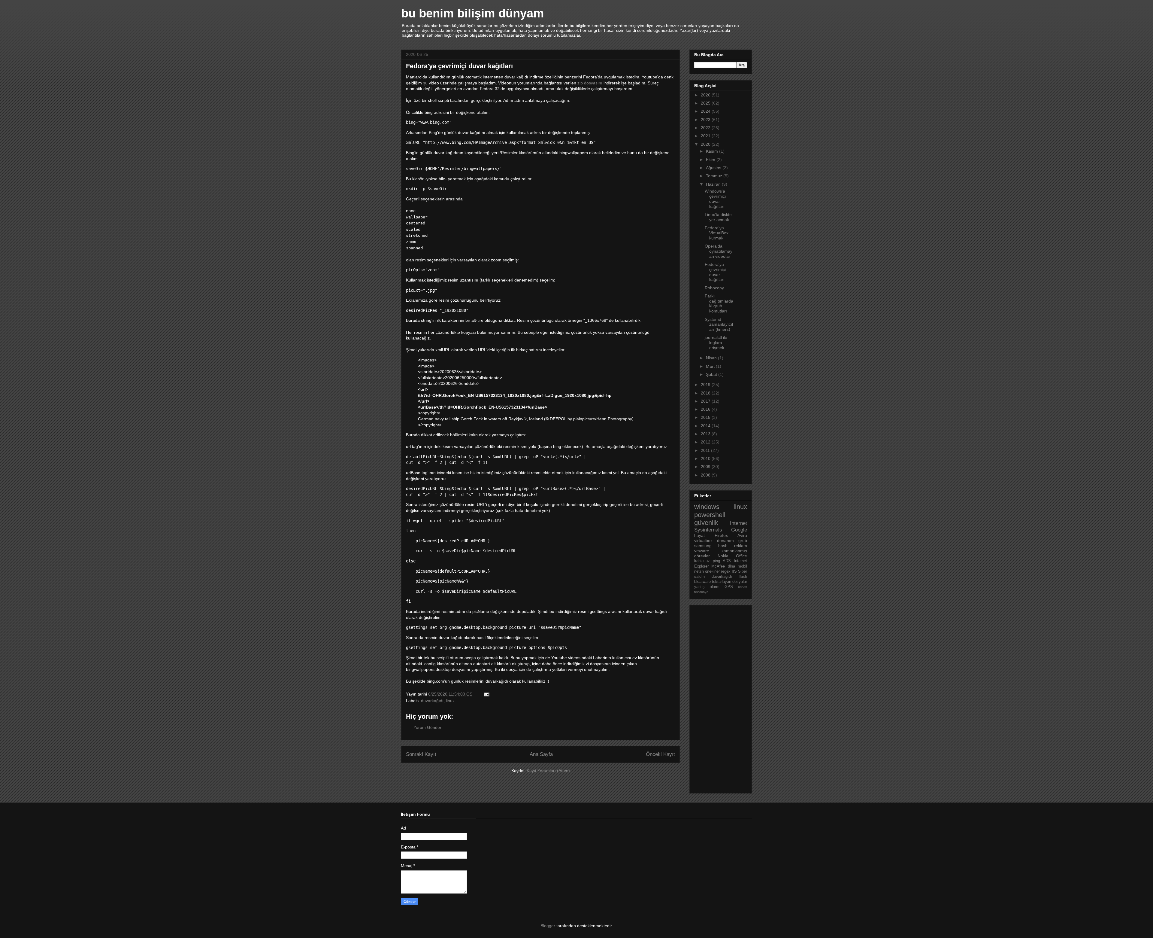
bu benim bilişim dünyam (472, 13)
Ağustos (714, 167)
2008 (706, 475)
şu (425, 83)
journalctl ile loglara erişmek (716, 342)
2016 (706, 409)
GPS (729, 587)
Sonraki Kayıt (421, 754)
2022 (706, 127)
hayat (699, 535)
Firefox (721, 535)
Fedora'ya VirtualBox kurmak (716, 232)
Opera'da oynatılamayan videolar (718, 251)
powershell (709, 515)
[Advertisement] (718, 698)
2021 (706, 135)
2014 (706, 425)
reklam (740, 545)
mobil (742, 566)
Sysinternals (708, 530)
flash (743, 576)
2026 (706, 95)
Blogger (547, 925)
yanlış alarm (706, 587)
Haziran (714, 184)
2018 (706, 393)
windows (706, 506)
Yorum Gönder (427, 727)
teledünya (701, 592)
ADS (727, 561)
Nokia (723, 555)
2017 (706, 401)
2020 (706, 144)
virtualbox (703, 540)
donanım (725, 540)
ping (716, 561)
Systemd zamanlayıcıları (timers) (719, 324)
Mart (711, 366)
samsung (703, 545)
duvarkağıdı (432, 700)
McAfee (718, 566)
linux (450, 700)
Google (739, 530)
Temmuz (714, 175)
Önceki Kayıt (660, 754)
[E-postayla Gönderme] (486, 694)
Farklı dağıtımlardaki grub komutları (719, 303)
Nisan (712, 357)
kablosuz (702, 561)
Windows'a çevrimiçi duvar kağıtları (715, 199)
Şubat (712, 374)
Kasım (712, 151)
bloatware (702, 582)
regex (726, 571)
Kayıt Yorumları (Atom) (548, 770)
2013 (706, 433)
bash (723, 545)
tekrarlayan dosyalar (729, 582)
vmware (701, 550)
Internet (738, 523)
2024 (706, 111)
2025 (706, 103)
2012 (706, 442)
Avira (742, 535)
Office (741, 555)
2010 (706, 458)
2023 (706, 119)
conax (742, 587)
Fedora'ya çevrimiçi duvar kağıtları (715, 272)
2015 (706, 417)
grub (742, 540)
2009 (706, 466)
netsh (699, 571)
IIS (734, 571)
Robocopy (714, 287)
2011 (706, 450)
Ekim (711, 159)
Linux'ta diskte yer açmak (718, 217)
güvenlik (706, 522)
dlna (731, 566)
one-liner (712, 571)
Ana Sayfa (541, 754)
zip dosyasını (589, 83)
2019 (706, 384)
